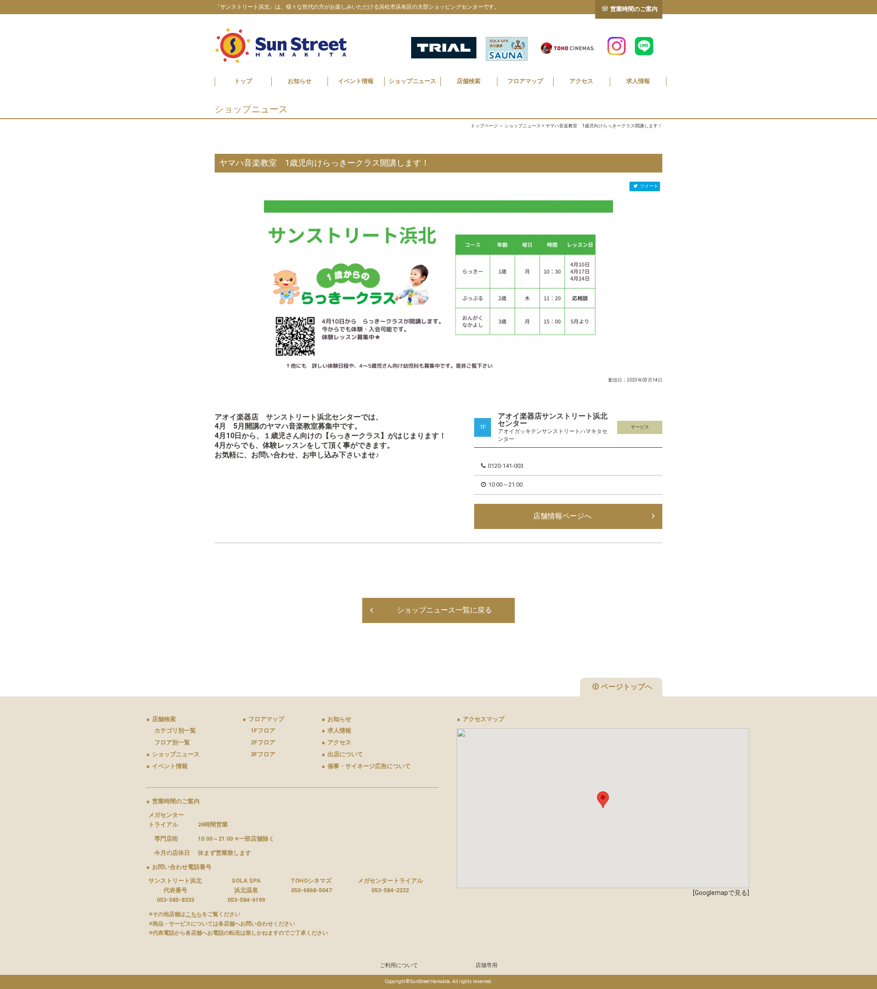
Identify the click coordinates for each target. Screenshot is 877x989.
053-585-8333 (175, 899)
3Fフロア (263, 754)
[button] (603, 799)
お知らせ (300, 81)
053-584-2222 (390, 890)
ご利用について (399, 965)
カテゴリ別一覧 (175, 730)
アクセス (581, 81)
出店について (342, 754)
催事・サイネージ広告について (366, 766)
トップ (243, 81)
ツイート (649, 185)
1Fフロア (263, 730)
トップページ (484, 125)
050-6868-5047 (311, 890)
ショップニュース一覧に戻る (444, 610)
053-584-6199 (246, 899)
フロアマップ (525, 81)
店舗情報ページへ (562, 516)
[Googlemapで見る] (721, 892)
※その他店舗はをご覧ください (194, 914)
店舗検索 (469, 81)
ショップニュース (412, 81)
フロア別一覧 (172, 742)
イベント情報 (356, 81)
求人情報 (638, 81)
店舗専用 (486, 965)
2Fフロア (263, 742)
